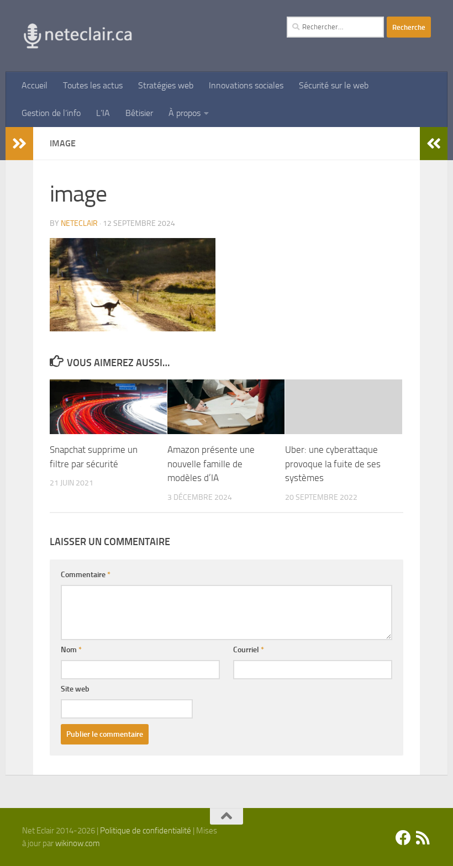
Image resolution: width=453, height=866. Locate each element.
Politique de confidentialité (145, 831)
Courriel (248, 649)
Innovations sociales (246, 85)
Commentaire (85, 574)
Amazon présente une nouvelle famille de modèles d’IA (211, 463)
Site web (75, 689)
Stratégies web (165, 85)
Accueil (35, 85)
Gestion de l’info (51, 113)
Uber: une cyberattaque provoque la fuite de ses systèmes (333, 463)
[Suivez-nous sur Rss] (423, 838)
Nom (71, 649)
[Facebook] (403, 838)
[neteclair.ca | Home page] (77, 36)
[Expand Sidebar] (19, 143)
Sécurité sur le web (333, 85)
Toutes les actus (93, 85)
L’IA (103, 113)
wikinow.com (77, 843)
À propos (184, 113)
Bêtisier (139, 113)
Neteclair (79, 223)
